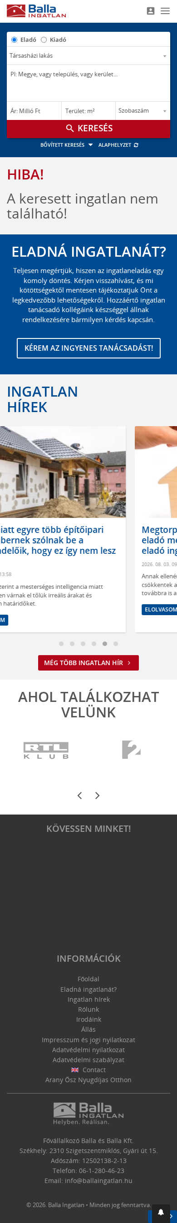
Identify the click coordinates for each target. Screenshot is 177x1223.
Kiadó (58, 39)
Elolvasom (67, 609)
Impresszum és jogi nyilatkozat (88, 1039)
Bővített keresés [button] (63, 144)
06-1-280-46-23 (101, 1170)
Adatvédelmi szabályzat (88, 1059)
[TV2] (131, 750)
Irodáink (88, 1019)
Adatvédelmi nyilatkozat (88, 1049)
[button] (161, 1213)
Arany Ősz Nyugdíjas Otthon (88, 1079)
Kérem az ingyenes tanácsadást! (89, 348)
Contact (93, 1069)
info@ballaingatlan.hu (99, 1180)
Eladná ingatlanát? (88, 989)
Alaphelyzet (115, 144)
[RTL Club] (46, 750)
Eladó (28, 39)
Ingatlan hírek (42, 398)
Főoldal (88, 978)
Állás (88, 1029)
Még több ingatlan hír (84, 662)
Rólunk (88, 1009)
